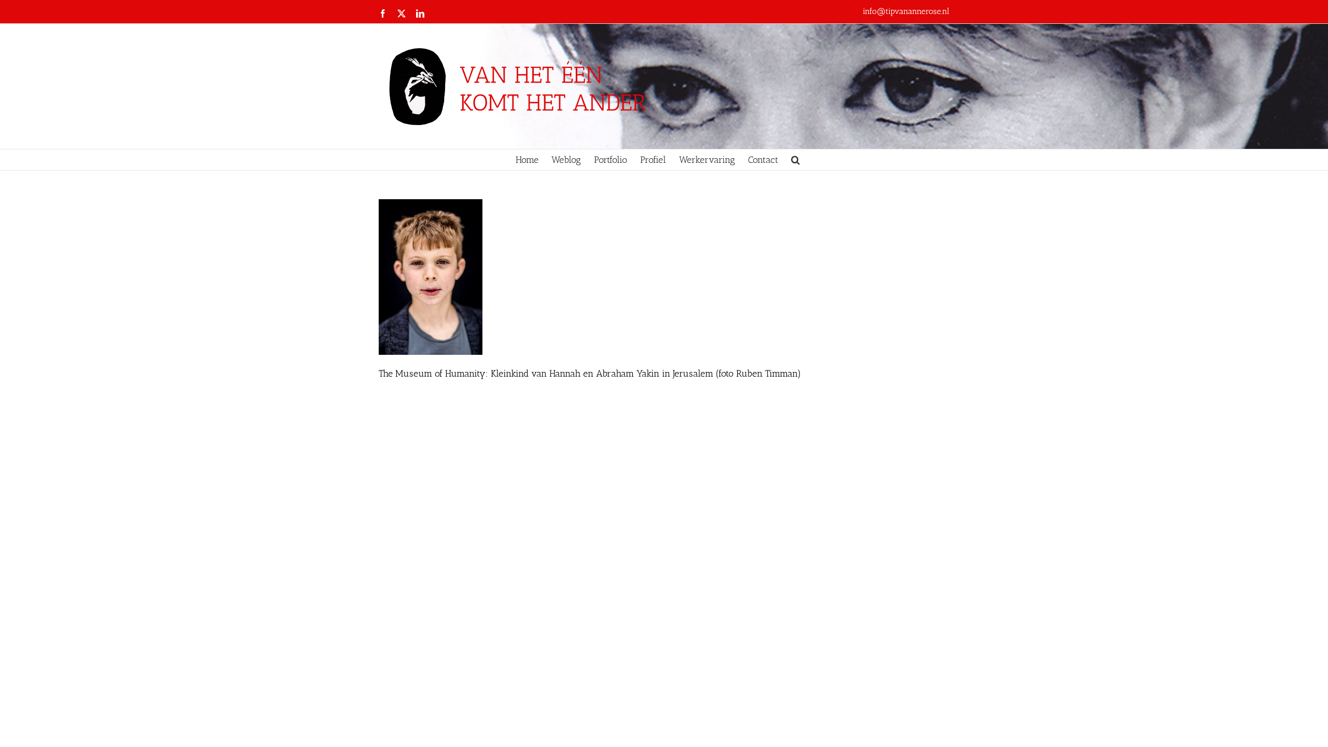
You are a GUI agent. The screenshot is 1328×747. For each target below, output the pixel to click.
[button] (795, 159)
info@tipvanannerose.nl (906, 11)
